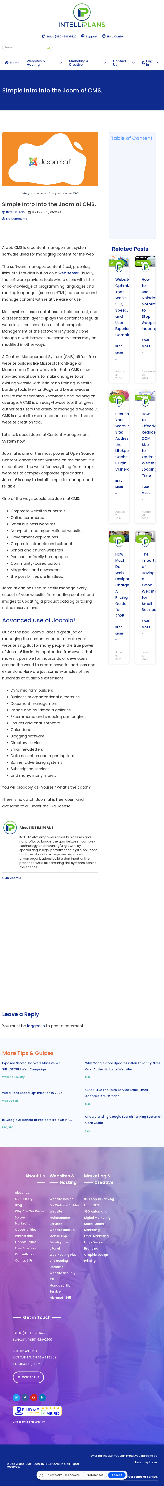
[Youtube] (33, 1397)
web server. (69, 273)
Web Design (10, 1101)
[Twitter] (16, 1397)
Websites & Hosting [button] (36, 63)
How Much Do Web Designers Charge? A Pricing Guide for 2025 (124, 585)
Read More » (119, 353)
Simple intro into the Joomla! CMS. (52, 90)
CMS (5, 878)
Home (14, 63)
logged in (36, 1025)
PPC (4, 1127)
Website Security (13, 1077)
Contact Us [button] (119, 63)
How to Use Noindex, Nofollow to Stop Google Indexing (150, 304)
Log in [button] (149, 63)
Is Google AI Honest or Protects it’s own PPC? (37, 1120)
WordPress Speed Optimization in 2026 (32, 1093)
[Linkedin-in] (42, 1397)
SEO (87, 1077)
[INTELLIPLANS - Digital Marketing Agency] (82, 15)
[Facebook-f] (25, 1397)
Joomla (15, 878)
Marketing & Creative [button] (78, 63)
